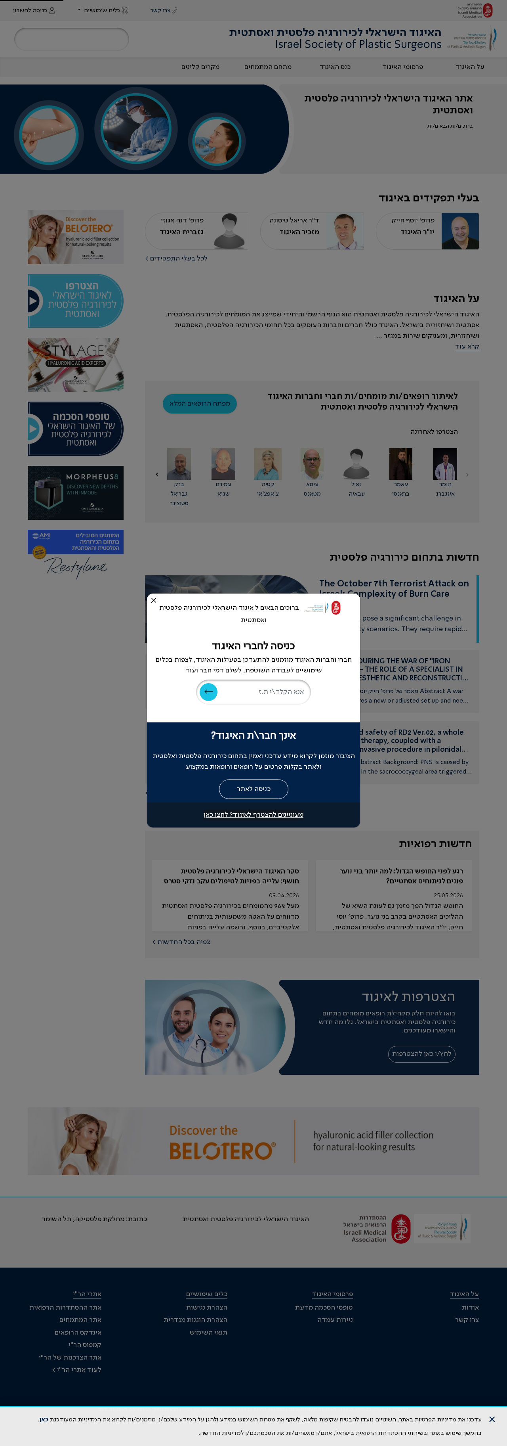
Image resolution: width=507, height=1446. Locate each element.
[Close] (153, 600)
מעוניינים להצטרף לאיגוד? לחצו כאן (253, 814)
